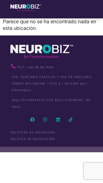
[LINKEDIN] (58, 119)
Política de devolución (32, 139)
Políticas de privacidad (32, 132)
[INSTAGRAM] (45, 119)
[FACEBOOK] (32, 119)
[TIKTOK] (70, 119)
